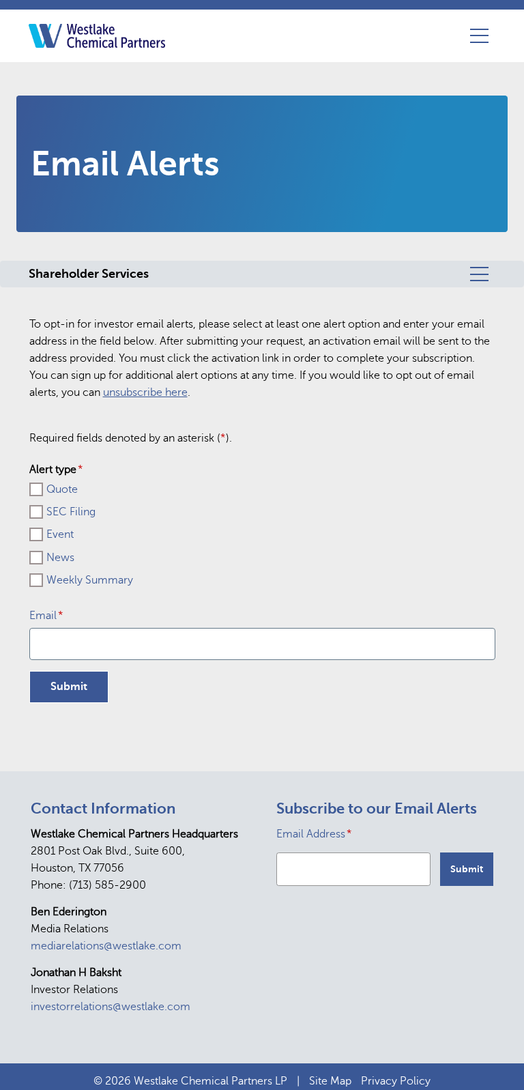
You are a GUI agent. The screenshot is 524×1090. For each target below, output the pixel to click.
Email (46, 615)
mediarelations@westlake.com (106, 946)
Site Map (330, 1081)
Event (60, 534)
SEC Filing (71, 512)
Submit (466, 868)
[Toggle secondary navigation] (479, 274)
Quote (62, 489)
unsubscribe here (145, 392)
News (60, 557)
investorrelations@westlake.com (110, 1007)
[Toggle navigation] (479, 35)
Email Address (314, 833)
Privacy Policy (396, 1081)
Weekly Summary (89, 580)
